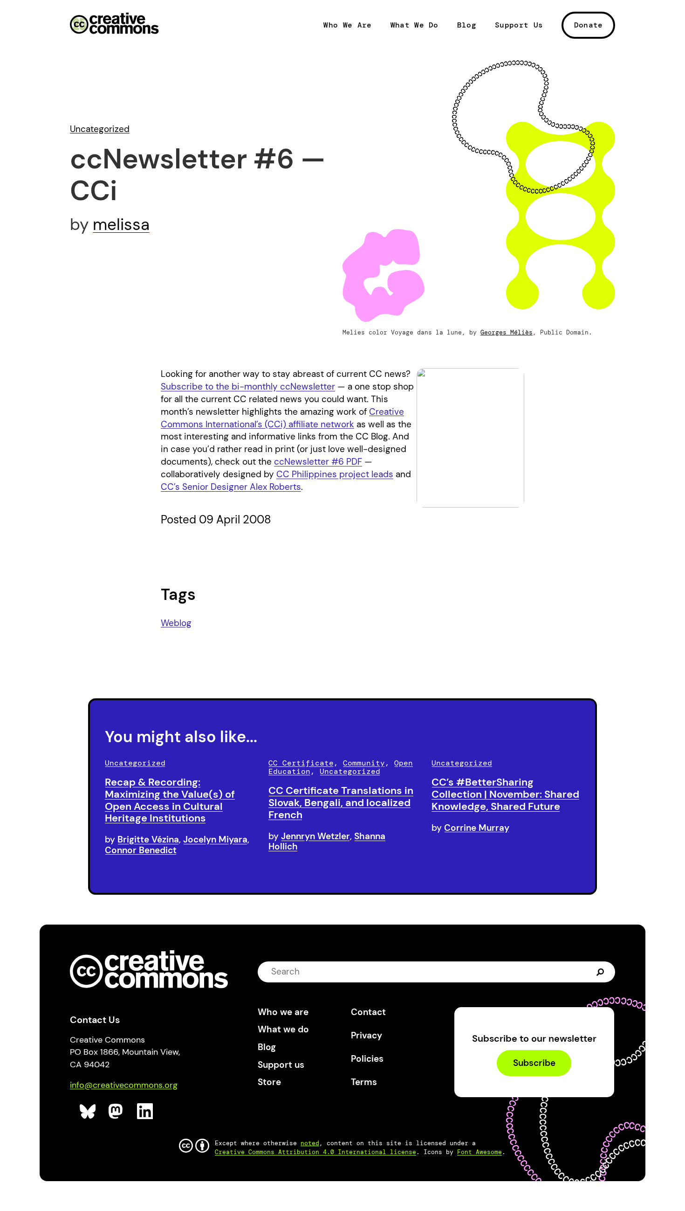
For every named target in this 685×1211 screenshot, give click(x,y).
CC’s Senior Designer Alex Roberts (231, 487)
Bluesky (88, 1111)
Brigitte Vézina (148, 839)
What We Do (414, 25)
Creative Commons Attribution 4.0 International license (315, 1152)
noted (310, 1143)
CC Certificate (301, 763)
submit (600, 971)
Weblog (176, 623)
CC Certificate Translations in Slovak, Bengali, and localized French (340, 802)
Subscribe (534, 1063)
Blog (466, 25)
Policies (367, 1059)
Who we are (283, 1012)
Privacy (366, 1035)
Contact (368, 1012)
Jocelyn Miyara (215, 839)
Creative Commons (114, 24)
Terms (364, 1082)
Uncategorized (100, 129)
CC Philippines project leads (334, 474)
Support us (281, 1065)
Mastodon (117, 1111)
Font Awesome (479, 1152)
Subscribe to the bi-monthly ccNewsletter (248, 386)
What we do (283, 1029)
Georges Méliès (506, 332)
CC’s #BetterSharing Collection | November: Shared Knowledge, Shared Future (505, 794)
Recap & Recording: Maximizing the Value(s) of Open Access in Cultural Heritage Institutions (170, 800)
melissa (121, 224)
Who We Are (347, 25)
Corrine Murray (476, 828)
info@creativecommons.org (124, 1085)
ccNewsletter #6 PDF (318, 461)
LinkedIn (145, 1111)
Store (269, 1082)
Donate (588, 25)
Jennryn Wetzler (315, 836)
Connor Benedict (141, 850)
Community (364, 763)
